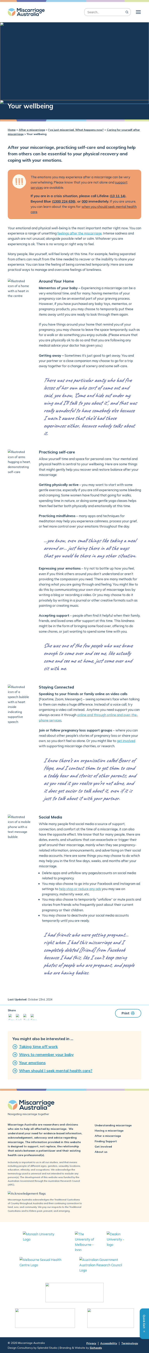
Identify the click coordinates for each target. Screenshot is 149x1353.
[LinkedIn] (19, 1018)
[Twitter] (26, 1018)
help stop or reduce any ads (80, 889)
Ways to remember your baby (46, 1054)
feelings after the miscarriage (79, 233)
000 (84, 201)
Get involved (103, 1146)
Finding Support (106, 1141)
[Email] (33, 1018)
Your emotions (32, 1062)
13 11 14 (117, 196)
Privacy (91, 1343)
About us (101, 1152)
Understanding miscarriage (113, 1125)
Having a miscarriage (109, 1130)
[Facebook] (11, 1018)
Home (12, 130)
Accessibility (108, 1343)
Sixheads (96, 1347)
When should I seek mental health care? (55, 1070)
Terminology (129, 1343)
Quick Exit (144, 1322)
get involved (126, 741)
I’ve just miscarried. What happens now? (76, 130)
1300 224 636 (63, 201)
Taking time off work (38, 1046)
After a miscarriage (32, 130)
